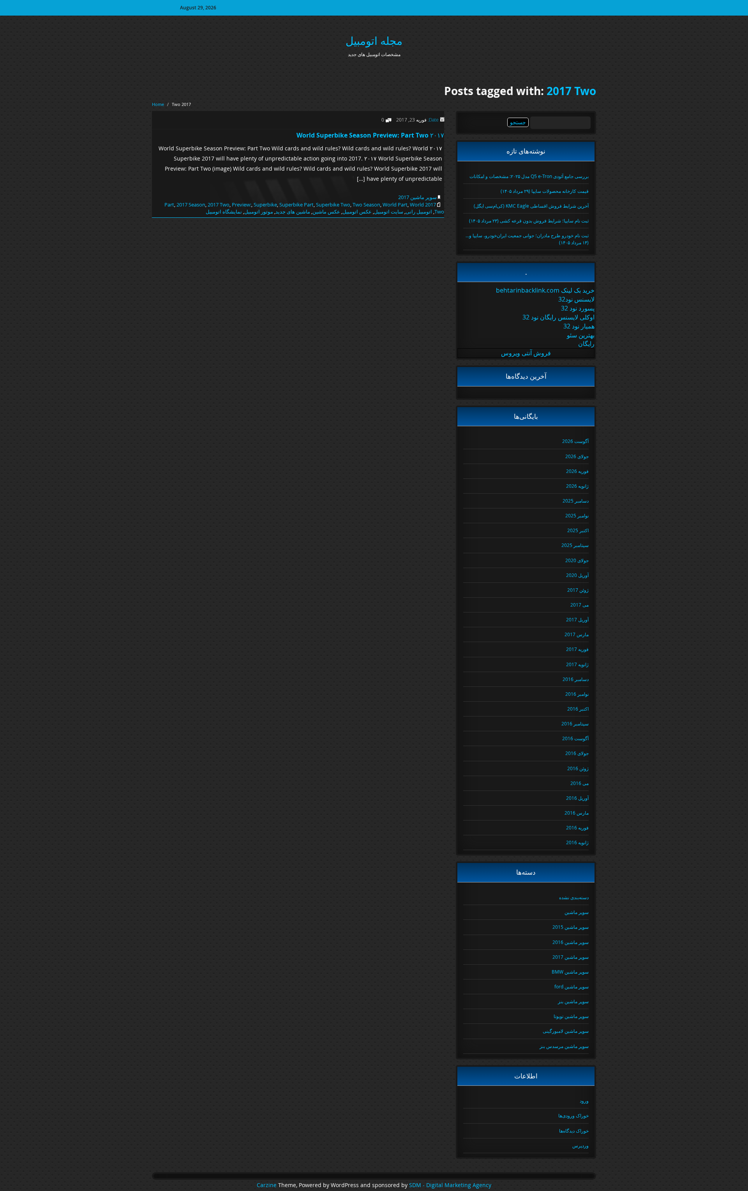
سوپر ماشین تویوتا (571, 1016)
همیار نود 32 (579, 326)
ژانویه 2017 (577, 664)
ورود (584, 1100)
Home (158, 104)
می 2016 (579, 783)
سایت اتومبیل (388, 211)
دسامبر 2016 (576, 679)
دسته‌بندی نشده (574, 897)
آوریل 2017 (577, 619)
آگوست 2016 (575, 738)
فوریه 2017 (577, 649)
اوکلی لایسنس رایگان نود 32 (558, 317)
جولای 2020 (577, 560)
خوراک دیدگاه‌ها (574, 1130)
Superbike (265, 204)
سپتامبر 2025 (575, 545)
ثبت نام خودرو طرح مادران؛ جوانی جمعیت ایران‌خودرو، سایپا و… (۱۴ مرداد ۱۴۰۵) (527, 238)
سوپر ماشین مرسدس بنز (564, 1046)
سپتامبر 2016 (575, 723)
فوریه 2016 (577, 827)
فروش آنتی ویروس (526, 353)
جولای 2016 (577, 753)
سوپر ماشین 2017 (417, 197)
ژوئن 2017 (578, 590)
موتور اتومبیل (258, 211)
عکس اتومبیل (357, 211)
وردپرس (580, 1145)
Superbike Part (296, 204)
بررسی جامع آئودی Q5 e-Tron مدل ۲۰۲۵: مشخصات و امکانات (529, 176)
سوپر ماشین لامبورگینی (566, 1031)
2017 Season (190, 204)
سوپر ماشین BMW (570, 972)
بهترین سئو (581, 335)
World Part (395, 204)
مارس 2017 (577, 634)
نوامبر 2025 (577, 515)
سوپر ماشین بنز (573, 1001)
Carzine (267, 1185)
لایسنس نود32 (576, 299)
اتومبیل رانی (419, 211)
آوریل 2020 (577, 575)
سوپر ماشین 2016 (570, 942)
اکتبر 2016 (578, 709)
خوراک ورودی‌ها (573, 1115)
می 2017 (579, 605)
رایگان (586, 343)
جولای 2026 (577, 456)
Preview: (241, 204)
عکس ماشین (326, 211)
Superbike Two (333, 204)
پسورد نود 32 (578, 308)
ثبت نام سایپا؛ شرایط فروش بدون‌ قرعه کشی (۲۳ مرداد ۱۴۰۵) (529, 220)
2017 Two (571, 91)
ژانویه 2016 (577, 842)
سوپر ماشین (577, 912)
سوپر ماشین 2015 (570, 927)
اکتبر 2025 (578, 530)
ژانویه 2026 (577, 486)
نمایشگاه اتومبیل (224, 211)
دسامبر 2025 (576, 501)
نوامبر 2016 (577, 694)
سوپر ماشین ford (571, 986)
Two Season (366, 204)
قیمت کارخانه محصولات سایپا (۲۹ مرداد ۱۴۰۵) (545, 191)
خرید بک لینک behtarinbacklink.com (545, 290)
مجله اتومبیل (374, 40)
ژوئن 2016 (578, 768)
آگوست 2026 (575, 441)
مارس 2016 (577, 813)
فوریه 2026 (577, 471)
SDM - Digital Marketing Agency (450, 1185)
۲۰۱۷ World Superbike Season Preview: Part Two (370, 135)
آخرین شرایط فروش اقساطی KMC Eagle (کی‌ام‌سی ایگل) (531, 206)
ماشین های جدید (292, 211)
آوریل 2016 (577, 798)
